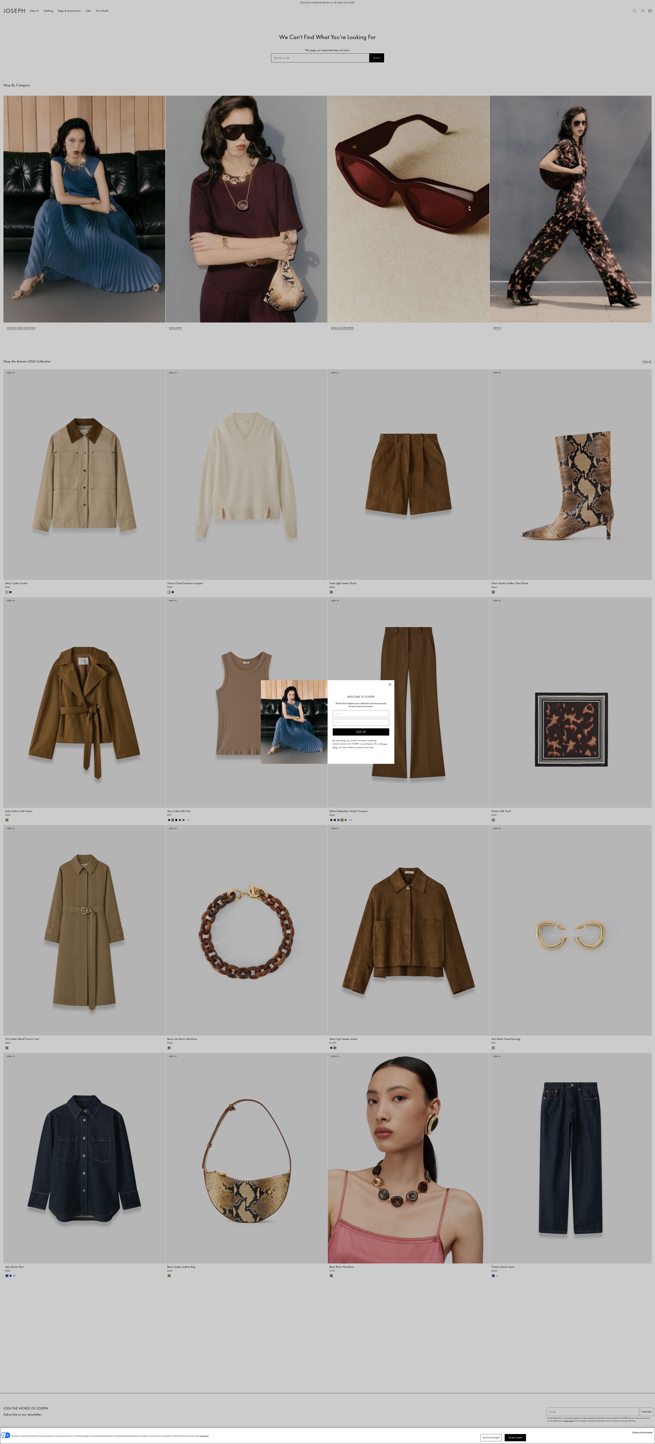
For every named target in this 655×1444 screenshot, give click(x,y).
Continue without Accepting (642, 1432)
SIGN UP (361, 731)
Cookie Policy (204, 1436)
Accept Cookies (515, 1437)
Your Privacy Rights (491, 1437)
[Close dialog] (390, 684)
